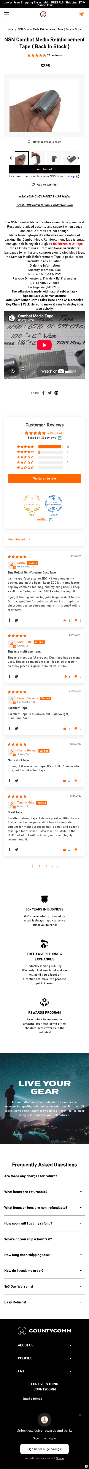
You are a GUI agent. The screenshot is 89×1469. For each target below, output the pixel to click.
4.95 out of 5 (55, 433)
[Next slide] (79, 158)
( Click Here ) (47, 300)
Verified (42, 519)
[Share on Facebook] (43, 393)
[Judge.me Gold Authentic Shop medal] (32, 504)
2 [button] (39, 866)
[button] (37, 55)
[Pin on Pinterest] (56, 393)
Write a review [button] (44, 478)
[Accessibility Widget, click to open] (86, 1466)
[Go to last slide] (10, 158)
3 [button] (46, 866)
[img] (17, 556)
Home (10, 29)
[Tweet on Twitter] (50, 393)
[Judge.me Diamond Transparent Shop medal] (53, 504)
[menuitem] (22, 158)
